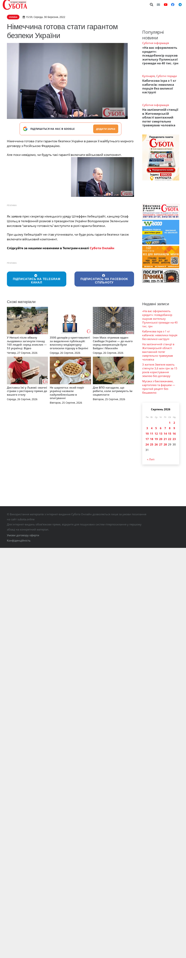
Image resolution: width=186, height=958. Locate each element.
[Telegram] (180, 4)
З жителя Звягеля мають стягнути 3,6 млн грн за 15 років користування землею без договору (159, 370)
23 (174, 439)
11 (151, 433)
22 (169, 439)
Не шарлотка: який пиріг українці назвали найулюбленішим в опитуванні (67, 393)
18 (151, 439)
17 (147, 439)
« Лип (150, 459)
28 (165, 444)
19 (156, 439)
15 (169, 433)
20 (160, 439)
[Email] (158, 4)
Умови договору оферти (23, 535)
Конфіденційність (19, 540)
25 (151, 444)
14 (165, 433)
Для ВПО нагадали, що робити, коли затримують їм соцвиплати (112, 391)
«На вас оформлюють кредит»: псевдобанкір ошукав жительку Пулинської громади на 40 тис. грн (160, 55)
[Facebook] (172, 4)
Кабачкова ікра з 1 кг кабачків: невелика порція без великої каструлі (159, 86)
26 (156, 444)
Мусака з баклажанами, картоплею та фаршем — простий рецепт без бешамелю (158, 386)
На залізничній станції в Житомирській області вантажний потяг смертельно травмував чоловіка (160, 117)
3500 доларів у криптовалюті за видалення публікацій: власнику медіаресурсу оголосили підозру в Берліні (70, 343)
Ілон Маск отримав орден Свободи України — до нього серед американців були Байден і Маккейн (113, 343)
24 (147, 444)
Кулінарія (148, 76)
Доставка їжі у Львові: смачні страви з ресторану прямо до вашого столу (27, 391)
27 (160, 444)
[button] (151, 4)
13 (160, 433)
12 (156, 433)
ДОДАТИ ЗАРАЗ (105, 128)
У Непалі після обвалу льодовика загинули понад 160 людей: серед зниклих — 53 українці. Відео (27, 343)
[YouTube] (165, 4)
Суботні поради (166, 76)
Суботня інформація (155, 43)
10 (147, 433)
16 (174, 433)
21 (165, 439)
